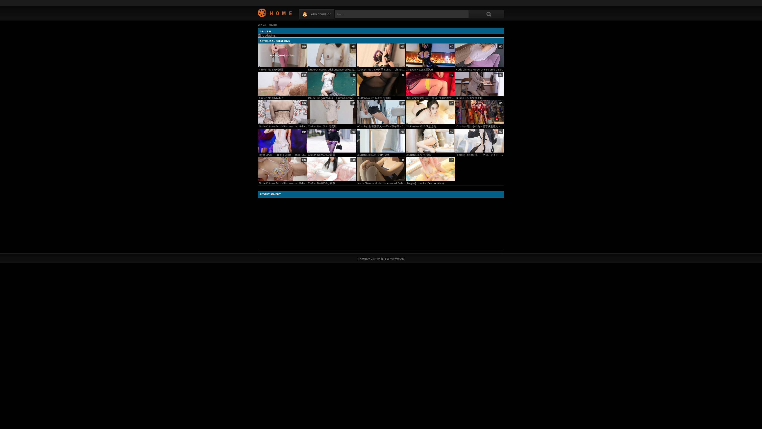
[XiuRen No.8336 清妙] (282, 55)
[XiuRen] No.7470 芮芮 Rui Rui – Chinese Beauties (381, 69)
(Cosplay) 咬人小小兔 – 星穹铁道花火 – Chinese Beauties (480, 126)
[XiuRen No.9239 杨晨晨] (331, 141)
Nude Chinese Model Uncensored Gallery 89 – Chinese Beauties (381, 183)
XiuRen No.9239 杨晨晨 (321, 155)
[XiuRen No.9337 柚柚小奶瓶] (381, 141)
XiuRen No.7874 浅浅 (418, 155)
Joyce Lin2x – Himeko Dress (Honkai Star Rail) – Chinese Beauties (283, 155)
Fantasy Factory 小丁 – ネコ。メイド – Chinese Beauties (480, 155)
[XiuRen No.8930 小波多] (331, 169)
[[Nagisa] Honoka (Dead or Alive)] (430, 169)
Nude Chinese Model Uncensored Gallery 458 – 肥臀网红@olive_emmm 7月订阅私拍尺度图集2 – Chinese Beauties (283, 183)
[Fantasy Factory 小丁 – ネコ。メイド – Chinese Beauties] (479, 141)
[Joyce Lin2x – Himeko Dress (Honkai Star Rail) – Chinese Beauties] (282, 141)
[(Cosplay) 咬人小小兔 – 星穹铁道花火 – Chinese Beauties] (479, 112)
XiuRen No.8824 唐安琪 (469, 98)
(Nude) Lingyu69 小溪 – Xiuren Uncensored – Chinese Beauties (332, 98)
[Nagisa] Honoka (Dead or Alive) (425, 183)
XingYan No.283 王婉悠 (419, 69)
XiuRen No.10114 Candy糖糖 (374, 98)
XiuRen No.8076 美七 (271, 98)
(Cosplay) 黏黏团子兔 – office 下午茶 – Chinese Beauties (381, 126)
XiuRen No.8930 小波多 (321, 183)
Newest (273, 24)
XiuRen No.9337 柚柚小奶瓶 (373, 155)
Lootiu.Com (275, 12)
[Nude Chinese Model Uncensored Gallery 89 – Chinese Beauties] (381, 169)
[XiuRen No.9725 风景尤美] (430, 112)
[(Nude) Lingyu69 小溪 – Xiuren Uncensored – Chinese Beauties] (331, 84)
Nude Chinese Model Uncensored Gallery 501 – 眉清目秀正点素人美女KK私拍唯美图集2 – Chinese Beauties (332, 69)
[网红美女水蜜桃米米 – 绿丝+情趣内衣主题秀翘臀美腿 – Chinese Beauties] (430, 84)
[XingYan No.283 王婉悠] (430, 55)
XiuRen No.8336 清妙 (271, 69)
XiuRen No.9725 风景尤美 (421, 126)
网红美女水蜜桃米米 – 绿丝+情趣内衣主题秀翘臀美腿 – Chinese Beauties (430, 98)
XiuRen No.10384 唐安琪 (322, 126)
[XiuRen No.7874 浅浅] (430, 141)
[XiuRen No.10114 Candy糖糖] (381, 84)
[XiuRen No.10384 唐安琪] (331, 112)
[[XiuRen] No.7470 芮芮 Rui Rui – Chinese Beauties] (381, 55)
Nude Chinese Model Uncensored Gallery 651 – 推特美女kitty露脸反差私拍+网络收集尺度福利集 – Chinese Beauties (480, 69)
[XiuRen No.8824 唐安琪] (479, 84)
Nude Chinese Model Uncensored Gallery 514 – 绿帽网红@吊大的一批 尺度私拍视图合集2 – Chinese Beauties (283, 126)
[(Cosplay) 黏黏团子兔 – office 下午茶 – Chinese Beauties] (381, 112)
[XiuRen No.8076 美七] (282, 84)
